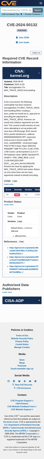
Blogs (22, 363)
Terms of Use (22, 336)
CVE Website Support (21, 409)
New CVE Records (23, 385)
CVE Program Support (21, 401)
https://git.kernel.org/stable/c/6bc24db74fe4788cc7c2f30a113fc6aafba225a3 (23, 251)
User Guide (23, 42)
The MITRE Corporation (26, 434)
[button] (40, 3)
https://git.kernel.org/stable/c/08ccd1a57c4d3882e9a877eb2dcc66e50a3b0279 (23, 260)
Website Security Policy (22, 338)
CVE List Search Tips (10, 14)
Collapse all (36, 53)
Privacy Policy (22, 341)
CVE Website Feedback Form (21, 407)
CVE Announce (23, 388)
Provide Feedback (33, 14)
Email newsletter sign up (22, 369)
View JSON (23, 38)
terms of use (12, 422)
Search (37, 10)
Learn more (8, 184)
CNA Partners (22, 404)
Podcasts (22, 366)
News (22, 360)
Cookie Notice (22, 344)
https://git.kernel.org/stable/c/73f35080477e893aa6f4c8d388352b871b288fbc (23, 269)
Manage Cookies (22, 347)
